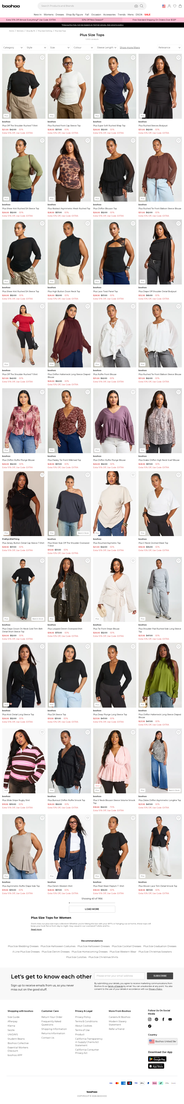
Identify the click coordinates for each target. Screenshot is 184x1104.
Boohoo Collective (18, 1043)
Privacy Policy (83, 1017)
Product (79, 1034)
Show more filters (130, 47)
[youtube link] (170, 1019)
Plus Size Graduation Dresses (159, 946)
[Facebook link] (163, 1019)
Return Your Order (51, 1017)
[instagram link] (149, 1019)
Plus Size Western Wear (123, 951)
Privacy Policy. (155, 989)
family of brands (115, 986)
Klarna (11, 1026)
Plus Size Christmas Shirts (103, 957)
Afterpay (12, 1021)
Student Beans (16, 1039)
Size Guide (13, 1017)
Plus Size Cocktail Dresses (126, 946)
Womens (20, 31)
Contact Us (47, 1037)
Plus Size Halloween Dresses (93, 946)
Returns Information (53, 1033)
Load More (92, 909)
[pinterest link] (156, 1019)
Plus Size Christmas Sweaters (155, 951)
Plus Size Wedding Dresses (23, 946)
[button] (164, 6)
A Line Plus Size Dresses (26, 951)
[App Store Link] (157, 1062)
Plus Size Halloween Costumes (58, 946)
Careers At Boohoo (119, 1017)
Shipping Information (54, 1029)
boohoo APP (15, 1055)
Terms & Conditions (86, 1021)
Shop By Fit (30, 31)
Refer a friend (116, 1029)
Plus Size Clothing (45, 31)
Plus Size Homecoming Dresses (89, 951)
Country (152, 1034)
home (11, 31)
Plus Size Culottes (76, 957)
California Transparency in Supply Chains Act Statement (88, 1042)
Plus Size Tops (60, 31)
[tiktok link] (149, 1026)
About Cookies (83, 1026)
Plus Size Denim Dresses (55, 951)
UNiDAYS (13, 1034)
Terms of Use (82, 1030)
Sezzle (11, 1030)
